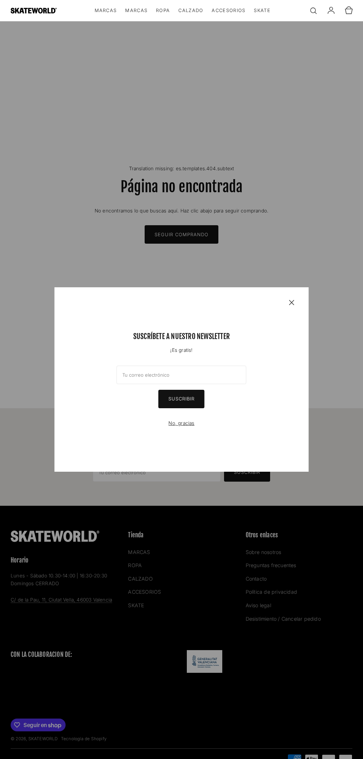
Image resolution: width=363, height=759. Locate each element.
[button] (313, 10)
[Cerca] (291, 302)
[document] (182, 379)
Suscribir (181, 398)
